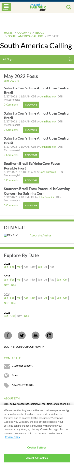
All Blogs (8, 59)
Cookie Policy (12, 437)
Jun (40, 267)
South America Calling (25, 36)
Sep (59, 279)
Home (8, 32)
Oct (65, 279)
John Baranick (48, 96)
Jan (6, 267)
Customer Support (22, 365)
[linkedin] (49, 335)
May (33, 297)
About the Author (40, 235)
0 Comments (11, 104)
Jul (45, 297)
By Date (53, 36)
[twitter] (22, 335)
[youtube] (35, 335)
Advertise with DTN (23, 385)
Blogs (39, 32)
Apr (26, 297)
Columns (24, 32)
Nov (6, 285)
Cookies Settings (37, 447)
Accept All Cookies (37, 458)
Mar (19, 267)
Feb (12, 267)
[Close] (67, 411)
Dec (13, 285)
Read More (31, 105)
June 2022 (10, 81)
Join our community (30, 347)
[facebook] (8, 335)
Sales (15, 375)
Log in (8, 347)
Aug (52, 297)
